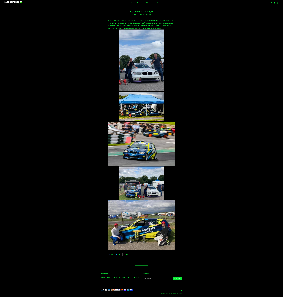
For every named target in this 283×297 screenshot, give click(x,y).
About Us (114, 277)
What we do (122, 277)
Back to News (142, 264)
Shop (108, 277)
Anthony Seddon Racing (168, 293)
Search (103, 277)
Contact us (136, 277)
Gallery (129, 277)
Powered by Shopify (177, 293)
